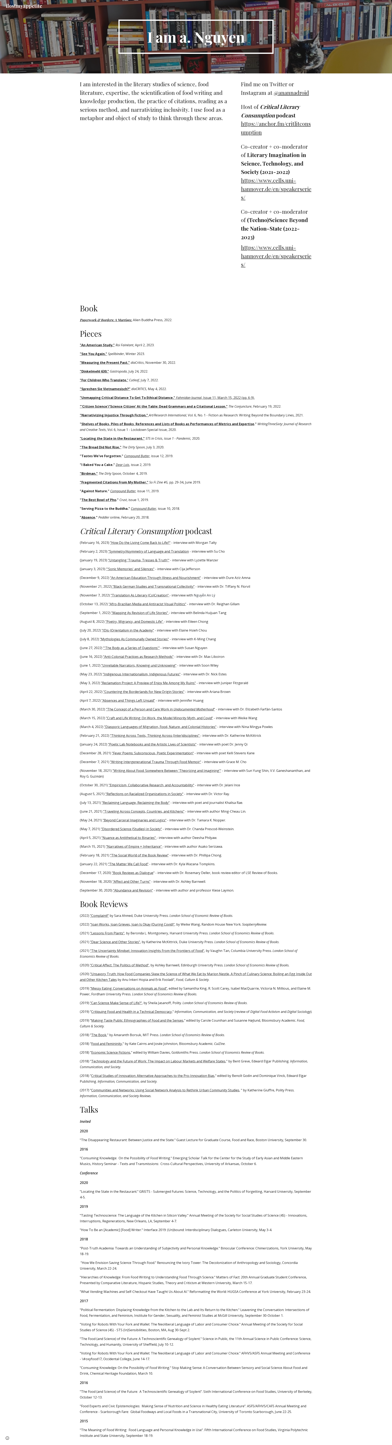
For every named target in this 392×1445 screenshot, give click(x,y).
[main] (196, 37)
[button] (7, 1438)
